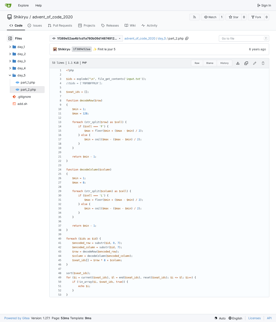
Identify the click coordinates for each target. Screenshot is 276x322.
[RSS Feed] (194, 17)
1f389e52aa (81, 49)
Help (38, 5)
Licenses (254, 318)
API (269, 318)
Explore (23, 5)
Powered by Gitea (17, 318)
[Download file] (237, 63)
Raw (197, 63)
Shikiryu (21, 17)
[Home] (8, 5)
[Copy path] (186, 38)
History (224, 63)
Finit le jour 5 (106, 49)
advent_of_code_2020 (52, 17)
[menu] (220, 318)
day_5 (162, 38)
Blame (209, 63)
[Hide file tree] (10, 38)
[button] (210, 17)
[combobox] (244, 38)
